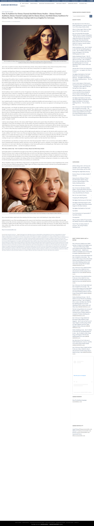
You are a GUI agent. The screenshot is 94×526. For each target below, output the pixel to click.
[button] (20, 3)
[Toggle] (91, 171)
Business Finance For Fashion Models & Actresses (82, 174)
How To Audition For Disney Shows (35, 243)
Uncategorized (76, 217)
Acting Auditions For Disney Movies (12, 235)
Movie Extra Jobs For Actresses (40, 246)
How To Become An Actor (63, 243)
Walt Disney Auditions (36, 248)
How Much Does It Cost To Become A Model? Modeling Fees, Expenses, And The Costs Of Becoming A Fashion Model (82, 25)
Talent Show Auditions (45, 247)
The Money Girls (75, 0)
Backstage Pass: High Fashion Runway (81, 171)
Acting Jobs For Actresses (59, 238)
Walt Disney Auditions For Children (61, 248)
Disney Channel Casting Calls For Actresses (48, 242)
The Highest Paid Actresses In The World (82, 200)
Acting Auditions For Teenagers (35, 235)
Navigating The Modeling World (44, 0)
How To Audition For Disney (9, 243)
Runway (74, 432)
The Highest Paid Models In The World (81, 208)
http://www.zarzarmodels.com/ (9, 229)
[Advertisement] (82, 140)
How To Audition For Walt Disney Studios (50, 243)
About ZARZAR (23, 0)
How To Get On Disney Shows (54, 244)
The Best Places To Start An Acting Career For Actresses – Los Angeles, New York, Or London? (82, 70)
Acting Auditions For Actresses (49, 234)
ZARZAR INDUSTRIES (54, 524)
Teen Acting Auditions (54, 247)
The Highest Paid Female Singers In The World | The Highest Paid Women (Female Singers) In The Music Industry (82, 204)
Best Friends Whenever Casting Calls (20, 239)
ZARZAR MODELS (31, 0)
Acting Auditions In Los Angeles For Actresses (14, 237)
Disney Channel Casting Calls (33, 242)
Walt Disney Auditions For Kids (8, 250)
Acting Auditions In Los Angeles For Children (32, 237)
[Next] (90, 11)
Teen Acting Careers (62, 247)
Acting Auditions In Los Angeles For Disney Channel (51, 237)
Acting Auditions (39, 234)
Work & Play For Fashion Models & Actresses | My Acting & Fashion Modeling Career (81, 225)
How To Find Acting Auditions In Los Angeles (40, 244)
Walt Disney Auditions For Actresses (47, 248)
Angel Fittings (76, 429)
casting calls (30, 239)
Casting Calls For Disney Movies (39, 239)
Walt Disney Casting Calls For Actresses (40, 250)
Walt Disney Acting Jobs (26, 248)
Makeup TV (75, 430)
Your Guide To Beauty (56, 0)
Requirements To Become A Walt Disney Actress (15, 247)
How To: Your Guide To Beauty (80, 195)
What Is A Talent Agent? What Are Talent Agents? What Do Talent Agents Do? (82, 30)
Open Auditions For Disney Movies (52, 246)
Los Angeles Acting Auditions (11, 246)
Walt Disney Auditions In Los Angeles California (23, 250)
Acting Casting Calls (32, 238)
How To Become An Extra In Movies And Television (22, 244)
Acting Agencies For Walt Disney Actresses (28, 234)
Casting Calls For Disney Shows (51, 239)
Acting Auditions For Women (47, 235)
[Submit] (91, 16)
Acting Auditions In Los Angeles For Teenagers (19, 238)
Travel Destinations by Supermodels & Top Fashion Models (82, 214)
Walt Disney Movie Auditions (53, 250)
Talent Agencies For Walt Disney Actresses (33, 247)
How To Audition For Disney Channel (22, 243)
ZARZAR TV (82, 0)
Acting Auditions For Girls (24, 235)
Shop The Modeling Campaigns (80, 400)
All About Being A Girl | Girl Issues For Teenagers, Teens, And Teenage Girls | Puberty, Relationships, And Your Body (81, 167)
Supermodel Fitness (77, 434)
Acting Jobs (51, 238)
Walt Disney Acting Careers (16, 248)
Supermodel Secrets (65, 0)
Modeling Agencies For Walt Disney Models (25, 246)
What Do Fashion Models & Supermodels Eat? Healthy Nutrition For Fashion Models (82, 220)
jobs (61, 244)
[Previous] (3, 11)
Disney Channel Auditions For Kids (21, 242)
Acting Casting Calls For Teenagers (42, 238)
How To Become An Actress (7, 11)
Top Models (75, 210)
